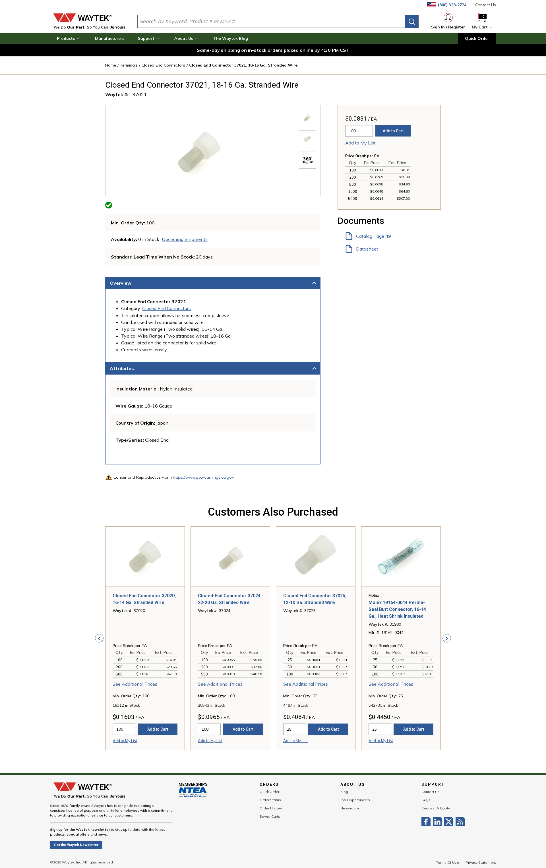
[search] (411, 21)
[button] (69, 38)
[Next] (446, 638)
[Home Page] (89, 21)
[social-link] (427, 821)
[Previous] (99, 638)
